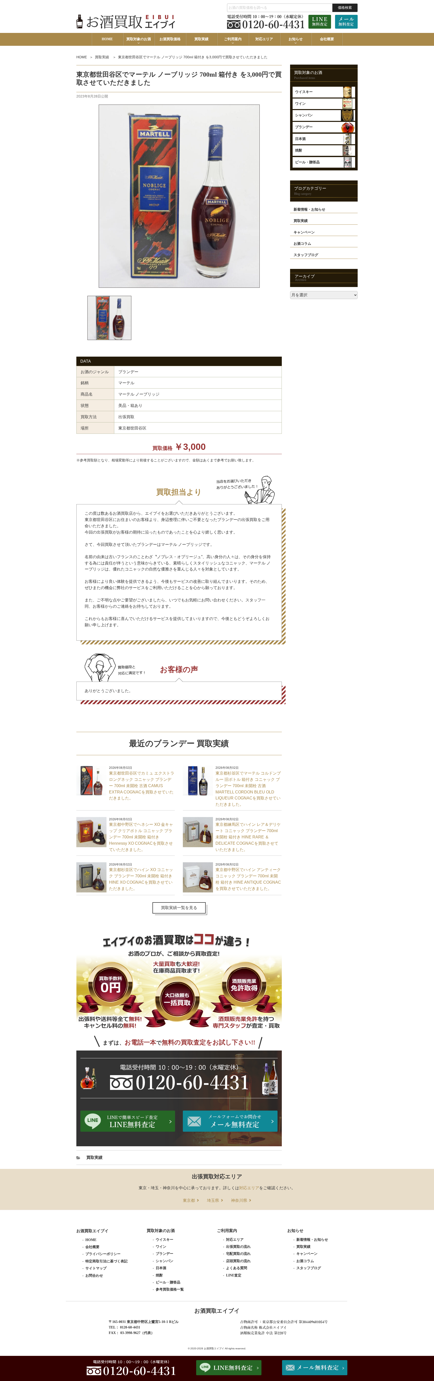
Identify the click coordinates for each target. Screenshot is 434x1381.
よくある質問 (236, 1268)
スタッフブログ (306, 255)
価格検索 (345, 8)
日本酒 (300, 139)
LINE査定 (233, 1275)
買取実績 (201, 39)
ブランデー (304, 127)
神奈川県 (239, 1200)
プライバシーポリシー (103, 1254)
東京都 (189, 1200)
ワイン (300, 104)
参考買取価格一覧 (170, 1289)
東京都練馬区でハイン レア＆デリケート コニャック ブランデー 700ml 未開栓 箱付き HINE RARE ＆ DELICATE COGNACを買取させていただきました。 (248, 837)
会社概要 (327, 39)
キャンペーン (304, 232)
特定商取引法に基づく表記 (106, 1261)
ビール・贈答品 (307, 162)
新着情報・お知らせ (309, 209)
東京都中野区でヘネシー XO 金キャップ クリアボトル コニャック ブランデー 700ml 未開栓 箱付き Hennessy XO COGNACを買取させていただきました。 (141, 837)
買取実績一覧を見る (179, 908)
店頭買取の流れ (238, 1261)
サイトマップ (95, 1268)
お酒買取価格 (170, 39)
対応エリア (264, 39)
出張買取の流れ (238, 1247)
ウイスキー (304, 92)
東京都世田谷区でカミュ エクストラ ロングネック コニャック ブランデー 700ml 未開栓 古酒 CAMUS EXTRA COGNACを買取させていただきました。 (141, 785)
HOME (107, 39)
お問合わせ (94, 1275)
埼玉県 (213, 1200)
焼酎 (298, 150)
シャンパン (304, 115)
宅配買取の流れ (238, 1254)
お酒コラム (302, 244)
